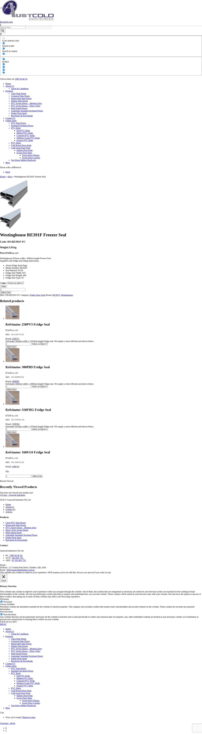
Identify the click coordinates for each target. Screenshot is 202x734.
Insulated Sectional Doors (22, 125)
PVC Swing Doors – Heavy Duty (25, 106)
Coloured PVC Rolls (25, 135)
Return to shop (29, 717)
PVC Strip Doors (18, 123)
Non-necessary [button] (6, 612)
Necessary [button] (4, 599)
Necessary (7, 602)
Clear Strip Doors (18, 93)
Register (3, 22)
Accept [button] (108, 572)
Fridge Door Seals (19, 113)
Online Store (10, 121)
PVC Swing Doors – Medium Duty (26, 103)
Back (7, 172)
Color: (3, 283)
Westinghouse (67, 295)
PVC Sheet (16, 143)
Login (10, 22)
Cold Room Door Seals (21, 145)
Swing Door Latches (31, 158)
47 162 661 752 (19, 560)
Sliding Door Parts (24, 150)
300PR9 (15, 381)
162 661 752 (17, 558)
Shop (10, 177)
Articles (8, 512)
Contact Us (10, 118)
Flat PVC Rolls (23, 130)
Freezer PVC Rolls (24, 140)
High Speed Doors (19, 108)
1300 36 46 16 (21, 79)
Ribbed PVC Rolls (24, 133)
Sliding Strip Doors (19, 101)
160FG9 (15, 466)
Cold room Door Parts (20, 148)
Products (9, 91)
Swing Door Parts (24, 153)
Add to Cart (5, 292)
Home (8, 83)
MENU (3, 624)
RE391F (56, 295)
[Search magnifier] (2, 31)
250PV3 (15, 339)
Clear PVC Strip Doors (15, 523)
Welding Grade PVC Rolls (28, 138)
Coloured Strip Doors (20, 96)
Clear (4, 286)
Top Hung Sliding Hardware (23, 160)
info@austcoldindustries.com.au (20, 570)
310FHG (16, 424)
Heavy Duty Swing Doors (16, 530)
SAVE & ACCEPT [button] (8, 622)
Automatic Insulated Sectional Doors (27, 111)
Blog (7, 163)
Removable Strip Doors (21, 98)
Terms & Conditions (20, 88)
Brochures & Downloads (22, 116)
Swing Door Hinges (30, 155)
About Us (9, 86)
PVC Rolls (15, 128)
